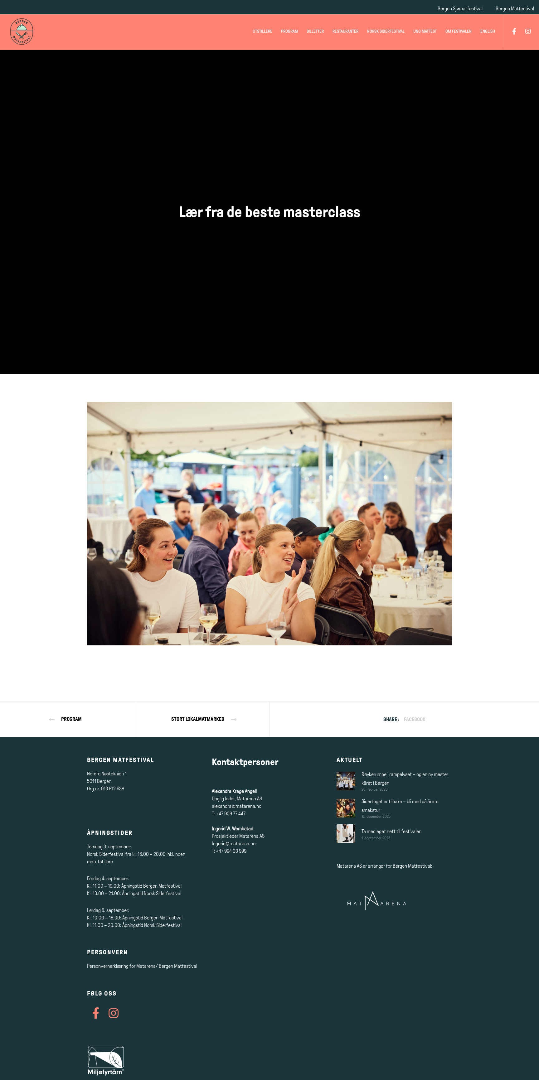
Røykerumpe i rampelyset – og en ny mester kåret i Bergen (405, 778)
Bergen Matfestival (515, 8)
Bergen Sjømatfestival (460, 8)
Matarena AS (349, 866)
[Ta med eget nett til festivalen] (346, 833)
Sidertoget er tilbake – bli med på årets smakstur (400, 805)
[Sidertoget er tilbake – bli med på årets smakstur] (346, 808)
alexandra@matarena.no (236, 806)
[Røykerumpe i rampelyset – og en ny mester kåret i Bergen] (346, 781)
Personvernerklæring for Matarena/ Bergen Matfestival (142, 966)
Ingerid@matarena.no (233, 843)
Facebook (414, 719)
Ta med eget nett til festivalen (391, 831)
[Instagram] (524, 31)
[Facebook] (510, 31)
